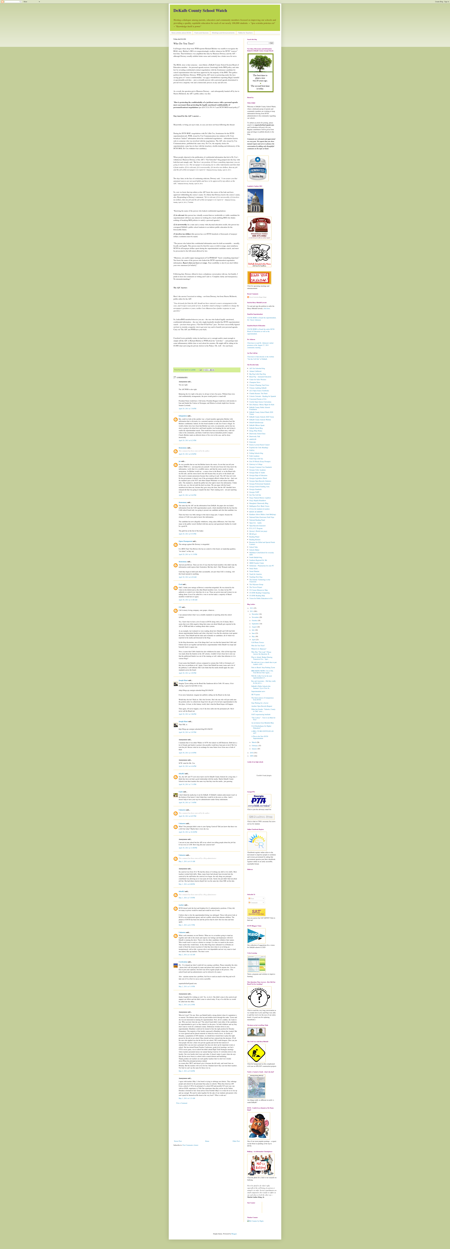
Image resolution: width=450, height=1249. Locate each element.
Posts (252, 898)
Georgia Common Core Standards (260, 467)
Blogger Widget (262, 297)
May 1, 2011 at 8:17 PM (187, 925)
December (255, 614)
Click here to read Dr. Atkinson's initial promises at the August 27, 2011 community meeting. (260, 345)
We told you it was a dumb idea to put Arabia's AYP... (264, 663)
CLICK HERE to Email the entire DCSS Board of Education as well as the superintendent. (260, 331)
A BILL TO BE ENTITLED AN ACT (262, 732)
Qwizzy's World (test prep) (258, 531)
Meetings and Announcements (223, 33)
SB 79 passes (255, 694)
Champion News (254, 382)
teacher (181, 905)
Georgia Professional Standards (259, 484)
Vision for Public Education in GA (260, 598)
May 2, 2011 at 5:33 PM (187, 986)
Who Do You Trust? (258, 645)
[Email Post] (200, 370)
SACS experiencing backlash (260, 714)
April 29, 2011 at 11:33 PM (188, 554)
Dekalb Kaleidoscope (256, 422)
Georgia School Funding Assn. (259, 486)
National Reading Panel (257, 520)
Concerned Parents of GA (257, 399)
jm (180, 461)
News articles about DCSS (181, 33)
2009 (252, 756)
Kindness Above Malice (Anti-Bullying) (262, 514)
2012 (252, 608)
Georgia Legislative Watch (258, 478)
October (255, 620)
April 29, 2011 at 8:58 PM (187, 454)
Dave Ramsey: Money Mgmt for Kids (261, 404)
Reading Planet (254, 537)
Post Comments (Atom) (190, 1145)
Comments (254, 902)
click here (266, 308)
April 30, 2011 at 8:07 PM (187, 816)
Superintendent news (258, 691)
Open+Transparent (185, 541)
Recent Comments (254, 297)
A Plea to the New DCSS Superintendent (259, 737)
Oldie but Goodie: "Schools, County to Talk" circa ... (263, 710)
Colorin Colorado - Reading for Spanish (262, 396)
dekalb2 (181, 773)
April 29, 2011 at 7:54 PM (187, 408)
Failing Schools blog (256, 453)
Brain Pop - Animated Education (260, 377)
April (254, 639)
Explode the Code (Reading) (258, 447)
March (254, 742)
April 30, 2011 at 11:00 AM (188, 600)
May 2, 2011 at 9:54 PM (187, 1071)
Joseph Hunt (183, 680)
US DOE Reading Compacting (259, 593)
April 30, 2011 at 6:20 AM (187, 577)
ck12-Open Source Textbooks (259, 390)
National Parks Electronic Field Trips (261, 517)
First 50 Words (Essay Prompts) (260, 461)
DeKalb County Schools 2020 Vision (261, 417)
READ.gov (253, 534)
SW (180, 607)
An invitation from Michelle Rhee (262, 723)
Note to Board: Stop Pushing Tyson (263, 667)
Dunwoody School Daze (257, 433)
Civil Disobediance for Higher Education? (261, 727)
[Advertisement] (206, 1122)
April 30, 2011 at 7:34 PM (187, 802)
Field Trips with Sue (256, 459)
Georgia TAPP (254, 492)
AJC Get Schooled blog (257, 368)
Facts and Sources (201, 33)
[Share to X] (209, 370)
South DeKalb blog (255, 557)
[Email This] (204, 370)
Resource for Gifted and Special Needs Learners (262, 543)
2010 (252, 753)
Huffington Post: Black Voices (259, 506)
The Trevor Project (255, 587)
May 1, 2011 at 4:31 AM (187, 861)
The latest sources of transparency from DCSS (262, 699)
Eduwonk (252, 442)
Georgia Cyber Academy (257, 470)
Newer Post (178, 1141)
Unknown (182, 810)
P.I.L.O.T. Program (255, 528)
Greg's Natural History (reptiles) (260, 498)
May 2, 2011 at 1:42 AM (187, 954)
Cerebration (183, 962)
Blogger (234, 1234)
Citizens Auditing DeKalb (257, 388)
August (254, 627)
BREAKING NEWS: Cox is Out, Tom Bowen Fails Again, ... (262, 672)
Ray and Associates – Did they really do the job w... (263, 682)
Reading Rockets (254, 539)
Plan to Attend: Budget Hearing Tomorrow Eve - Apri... (261, 658)
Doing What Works (255, 431)
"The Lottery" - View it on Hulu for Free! (263, 719)
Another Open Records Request (261, 706)
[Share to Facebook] (211, 370)
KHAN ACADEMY (256, 512)
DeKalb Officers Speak (256, 425)
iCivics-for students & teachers (259, 509)
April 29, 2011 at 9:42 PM (187, 495)
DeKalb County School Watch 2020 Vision (261, 413)
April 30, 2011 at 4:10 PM (187, 753)
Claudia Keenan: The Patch (258, 393)
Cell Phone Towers (257, 642)
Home (207, 1141)
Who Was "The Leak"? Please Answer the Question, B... (261, 653)
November (255, 617)
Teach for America (255, 574)
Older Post (236, 1141)
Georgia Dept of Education (258, 475)
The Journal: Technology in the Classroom (259, 580)
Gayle (181, 791)
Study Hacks (253, 568)
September (255, 624)
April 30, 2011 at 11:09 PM (188, 848)
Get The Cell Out (255, 495)
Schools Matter (254, 550)
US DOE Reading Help (257, 595)
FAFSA (251, 450)
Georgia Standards (255, 489)
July (253, 630)
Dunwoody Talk (254, 436)
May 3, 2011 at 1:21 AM (187, 1098)
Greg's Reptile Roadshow (257, 500)
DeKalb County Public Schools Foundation (259, 408)
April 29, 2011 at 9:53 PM (187, 534)
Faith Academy (254, 456)
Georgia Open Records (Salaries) (260, 481)
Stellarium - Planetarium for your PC (261, 566)
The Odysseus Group (256, 584)
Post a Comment (181, 1103)
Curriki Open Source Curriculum (260, 402)
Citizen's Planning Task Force (259, 385)
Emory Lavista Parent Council (259, 445)
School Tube (253, 547)
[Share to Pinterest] (213, 370)
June (253, 633)
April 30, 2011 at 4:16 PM (187, 766)
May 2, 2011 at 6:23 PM (187, 1004)
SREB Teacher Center (256, 563)
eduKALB (252, 439)
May (253, 636)
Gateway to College (255, 464)
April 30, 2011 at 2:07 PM (187, 732)
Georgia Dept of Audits (257, 472)
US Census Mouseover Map (258, 590)
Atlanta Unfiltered (255, 371)
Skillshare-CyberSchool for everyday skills (261, 553)
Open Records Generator (257, 525)
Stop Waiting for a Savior (259, 703)
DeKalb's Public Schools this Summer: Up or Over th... (260, 687)
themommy (183, 448)
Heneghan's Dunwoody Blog (258, 503)
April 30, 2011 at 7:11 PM (187, 784)
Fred (180, 584)
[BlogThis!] (206, 370)
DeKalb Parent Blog (256, 428)
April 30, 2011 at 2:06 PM (187, 714)
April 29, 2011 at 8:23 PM (187, 440)
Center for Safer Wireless (257, 379)
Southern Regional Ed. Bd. (258, 560)
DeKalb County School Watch (200, 10)
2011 (252, 611)
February (255, 745)
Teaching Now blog (255, 577)
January (254, 749)
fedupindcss (183, 416)
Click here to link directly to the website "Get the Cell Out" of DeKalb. (260, 358)
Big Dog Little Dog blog (257, 374)
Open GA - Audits (255, 523)
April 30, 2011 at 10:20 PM (188, 832)
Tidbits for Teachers (245, 33)
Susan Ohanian (254, 571)
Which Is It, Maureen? (258, 649)
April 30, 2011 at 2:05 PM (187, 673)
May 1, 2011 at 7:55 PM (187, 898)
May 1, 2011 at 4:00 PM (187, 884)
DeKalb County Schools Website (260, 420)
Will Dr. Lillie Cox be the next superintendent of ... (261, 677)
